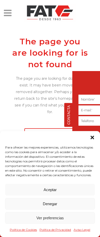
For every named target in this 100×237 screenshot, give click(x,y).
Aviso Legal (82, 230)
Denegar (50, 204)
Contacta (69, 115)
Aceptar (50, 189)
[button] (92, 137)
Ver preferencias (50, 218)
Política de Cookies (23, 230)
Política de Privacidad (55, 230)
